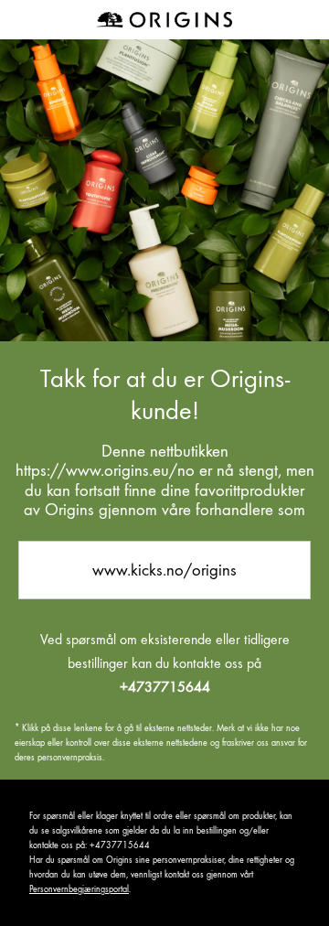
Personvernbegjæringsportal (79, 889)
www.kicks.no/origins (164, 569)
